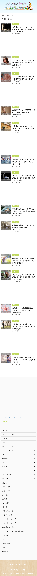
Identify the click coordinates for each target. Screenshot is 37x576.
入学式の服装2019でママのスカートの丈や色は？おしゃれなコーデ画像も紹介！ (23, 79)
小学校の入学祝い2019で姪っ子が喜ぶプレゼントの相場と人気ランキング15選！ (23, 277)
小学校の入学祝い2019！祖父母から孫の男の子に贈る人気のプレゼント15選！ (23, 161)
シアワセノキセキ (18, 569)
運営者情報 (14, 565)
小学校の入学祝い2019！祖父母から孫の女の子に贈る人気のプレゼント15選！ (23, 227)
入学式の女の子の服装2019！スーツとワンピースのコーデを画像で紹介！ (23, 360)
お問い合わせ (23, 565)
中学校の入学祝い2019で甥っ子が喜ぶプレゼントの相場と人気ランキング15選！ (23, 211)
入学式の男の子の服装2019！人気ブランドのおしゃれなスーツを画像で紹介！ (23, 326)
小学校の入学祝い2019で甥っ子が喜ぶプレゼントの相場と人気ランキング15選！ (23, 178)
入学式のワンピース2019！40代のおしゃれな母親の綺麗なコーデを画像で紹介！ (23, 112)
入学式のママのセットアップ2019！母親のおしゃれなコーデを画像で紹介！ (23, 128)
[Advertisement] (18, 46)
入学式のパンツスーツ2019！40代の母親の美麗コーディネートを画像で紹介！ (23, 62)
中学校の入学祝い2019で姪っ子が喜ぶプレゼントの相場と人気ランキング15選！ (23, 261)
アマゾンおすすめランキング (11, 417)
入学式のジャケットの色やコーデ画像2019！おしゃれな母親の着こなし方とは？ (23, 29)
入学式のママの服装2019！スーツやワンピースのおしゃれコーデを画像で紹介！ (23, 310)
